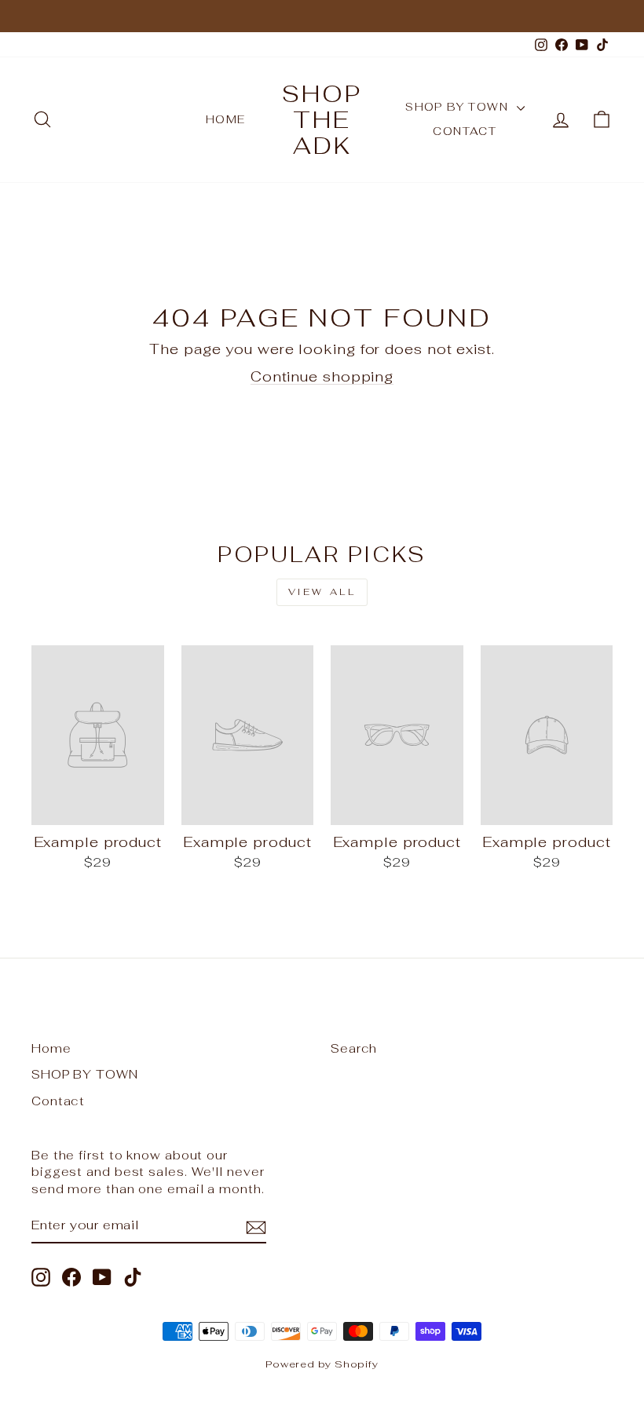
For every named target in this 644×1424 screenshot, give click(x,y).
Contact (464, 131)
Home (226, 119)
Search (354, 1048)
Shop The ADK (322, 120)
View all (322, 592)
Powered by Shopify (322, 1364)
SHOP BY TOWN (458, 107)
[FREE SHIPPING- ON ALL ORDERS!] (322, 16)
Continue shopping (322, 376)
